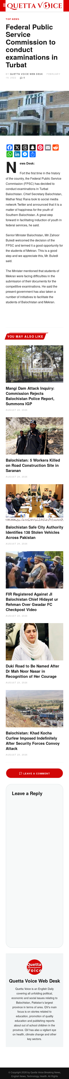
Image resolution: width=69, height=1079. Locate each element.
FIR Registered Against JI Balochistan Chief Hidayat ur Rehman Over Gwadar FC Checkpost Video (32, 601)
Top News (12, 19)
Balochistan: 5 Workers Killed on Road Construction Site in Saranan (33, 465)
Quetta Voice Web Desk (26, 73)
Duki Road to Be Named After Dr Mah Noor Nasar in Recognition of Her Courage (32, 671)
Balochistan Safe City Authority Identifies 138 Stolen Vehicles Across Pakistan (34, 532)
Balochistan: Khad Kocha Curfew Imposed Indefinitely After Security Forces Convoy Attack (33, 740)
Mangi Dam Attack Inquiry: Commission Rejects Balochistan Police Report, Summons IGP (30, 395)
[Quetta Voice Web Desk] (34, 967)
